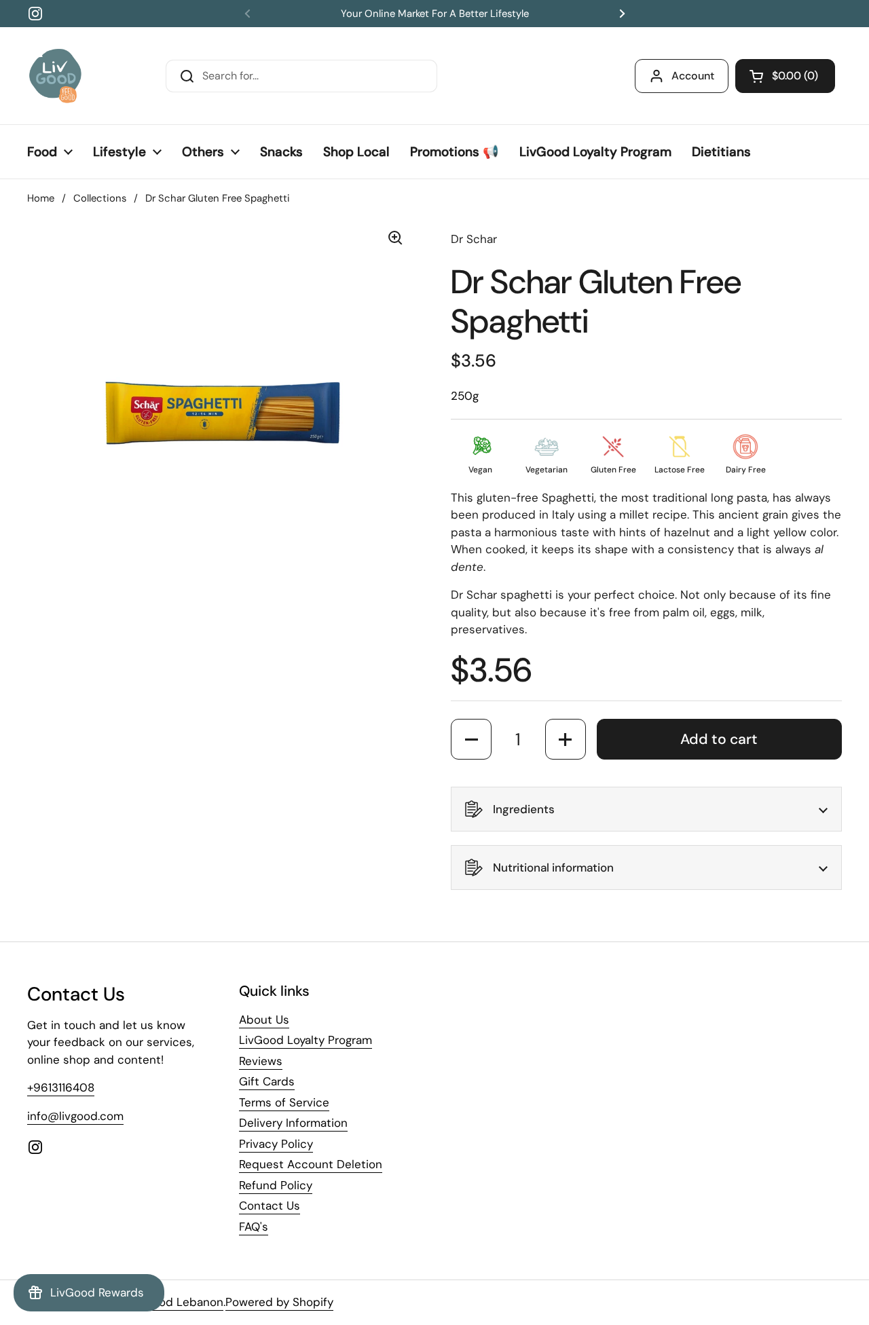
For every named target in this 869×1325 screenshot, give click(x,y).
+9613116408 (60, 1087)
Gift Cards (267, 1081)
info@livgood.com (75, 1115)
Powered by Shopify (279, 1301)
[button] (785, 76)
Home (40, 198)
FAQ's (253, 1226)
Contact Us (269, 1205)
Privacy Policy (276, 1143)
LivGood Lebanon (175, 1301)
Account (692, 76)
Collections (99, 198)
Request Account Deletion (310, 1164)
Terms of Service (284, 1102)
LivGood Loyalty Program (305, 1039)
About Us (264, 1019)
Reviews (260, 1060)
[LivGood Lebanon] (55, 76)
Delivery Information (293, 1122)
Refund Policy (275, 1185)
